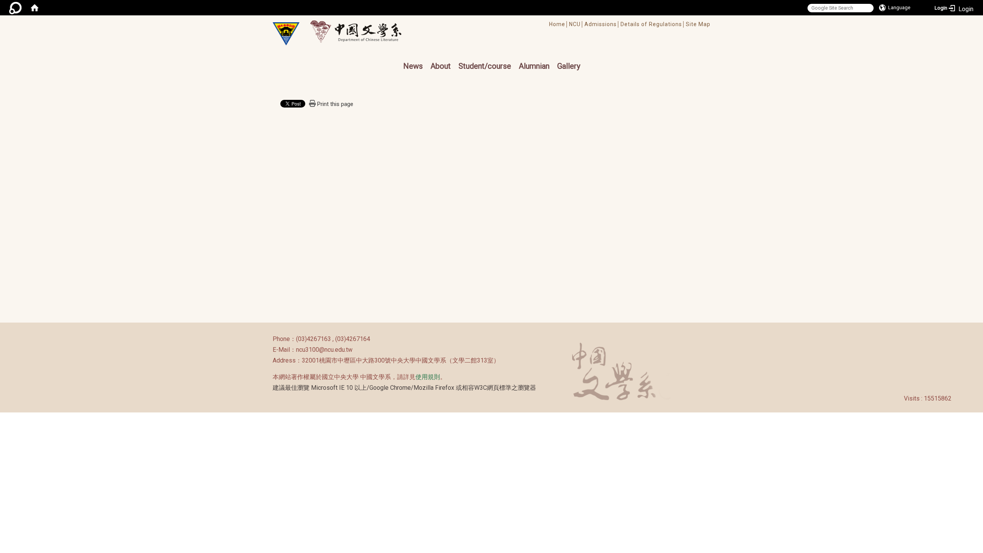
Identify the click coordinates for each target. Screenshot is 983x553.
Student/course (484, 66)
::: (268, 339)
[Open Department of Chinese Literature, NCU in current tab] (286, 33)
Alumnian (534, 66)
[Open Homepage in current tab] (34, 7)
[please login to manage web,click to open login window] (15, 7)
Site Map (698, 24)
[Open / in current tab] (363, 31)
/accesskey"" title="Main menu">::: (466, 19)
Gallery (568, 66)
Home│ (559, 24)
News (413, 66)
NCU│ (576, 24)
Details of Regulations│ (653, 24)
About (440, 66)
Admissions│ (602, 24)
